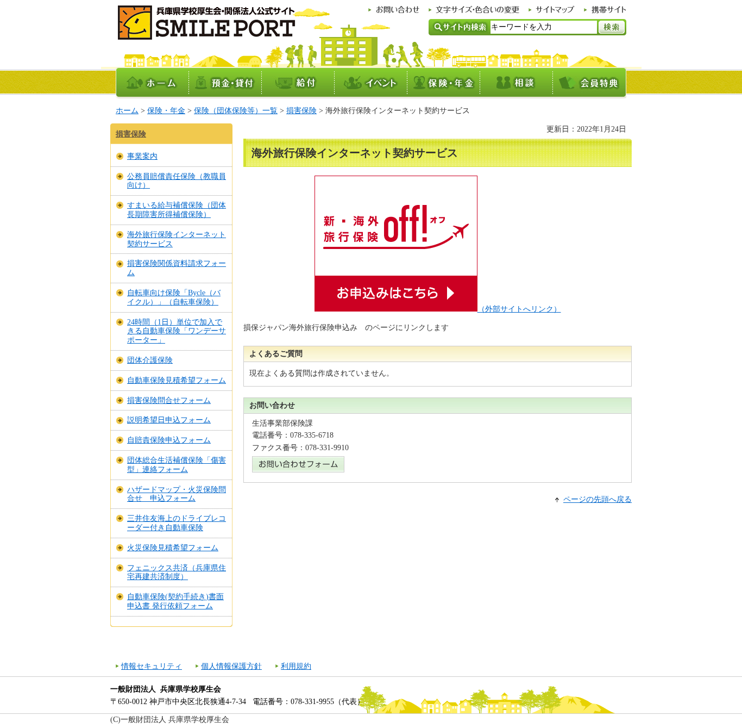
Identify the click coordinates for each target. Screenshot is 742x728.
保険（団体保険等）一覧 (236, 111)
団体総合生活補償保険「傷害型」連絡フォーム (176, 465)
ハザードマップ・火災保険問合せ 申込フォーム (176, 494)
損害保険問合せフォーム (169, 400)
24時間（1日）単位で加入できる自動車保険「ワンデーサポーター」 (176, 331)
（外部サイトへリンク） (519, 309)
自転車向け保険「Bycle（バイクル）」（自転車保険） (174, 297)
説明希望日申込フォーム (169, 420)
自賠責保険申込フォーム (169, 440)
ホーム (127, 111)
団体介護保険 (150, 360)
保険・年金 (166, 111)
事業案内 (142, 156)
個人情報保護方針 (231, 666)
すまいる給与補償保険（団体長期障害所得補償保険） (176, 210)
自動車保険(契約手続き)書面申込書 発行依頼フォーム (175, 601)
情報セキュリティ (151, 666)
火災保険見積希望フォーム (172, 548)
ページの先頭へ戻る (597, 499)
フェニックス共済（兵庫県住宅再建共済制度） (176, 572)
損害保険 (301, 111)
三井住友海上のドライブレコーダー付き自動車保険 (176, 523)
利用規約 (296, 666)
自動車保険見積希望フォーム (176, 380)
